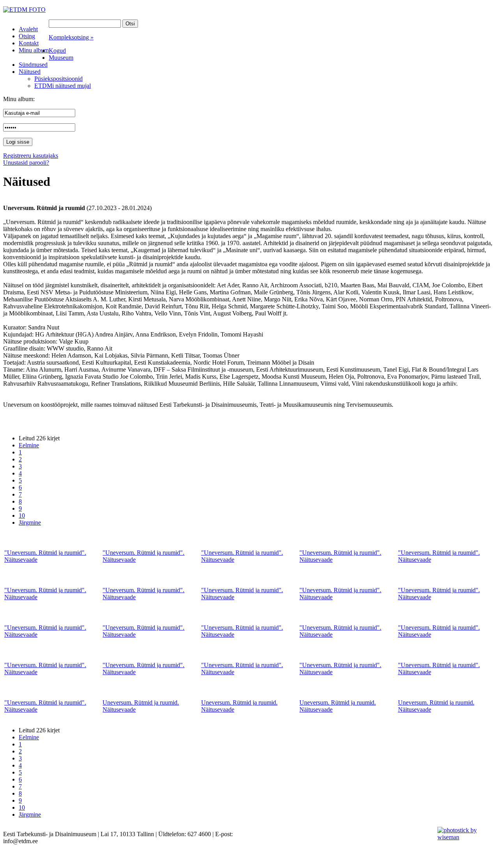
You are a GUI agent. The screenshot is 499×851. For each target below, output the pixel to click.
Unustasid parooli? (26, 162)
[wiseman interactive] (463, 837)
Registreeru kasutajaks (30, 155)
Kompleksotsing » (71, 37)
